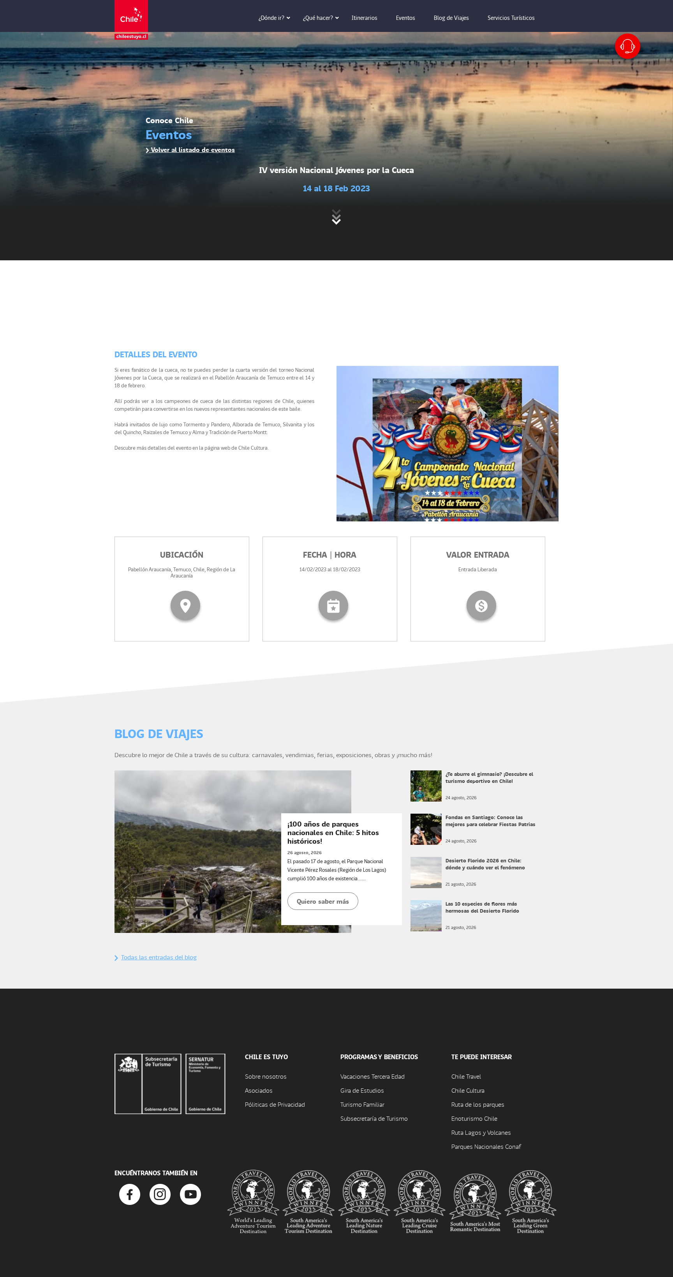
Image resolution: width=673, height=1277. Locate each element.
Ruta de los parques (477, 1104)
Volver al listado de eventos (192, 149)
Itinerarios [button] (364, 17)
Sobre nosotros (266, 1076)
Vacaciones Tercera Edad (372, 1076)
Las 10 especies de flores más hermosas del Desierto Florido (482, 907)
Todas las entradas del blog (159, 957)
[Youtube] (190, 1193)
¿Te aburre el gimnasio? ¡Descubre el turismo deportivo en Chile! (489, 777)
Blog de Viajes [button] (451, 17)
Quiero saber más (323, 901)
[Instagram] (160, 1193)
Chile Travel (466, 1076)
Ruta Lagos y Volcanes (481, 1132)
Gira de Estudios (362, 1090)
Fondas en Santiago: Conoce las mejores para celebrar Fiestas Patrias (491, 820)
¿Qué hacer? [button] (318, 17)
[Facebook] (129, 1193)
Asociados (259, 1090)
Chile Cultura (467, 1090)
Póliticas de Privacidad (275, 1104)
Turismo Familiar (362, 1104)
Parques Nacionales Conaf (486, 1146)
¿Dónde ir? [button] (271, 17)
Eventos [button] (405, 17)
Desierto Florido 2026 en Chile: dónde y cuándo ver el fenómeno (485, 864)
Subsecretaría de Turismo (374, 1118)
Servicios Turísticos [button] (511, 17)
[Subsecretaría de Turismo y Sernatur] (170, 1083)
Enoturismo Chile (474, 1118)
